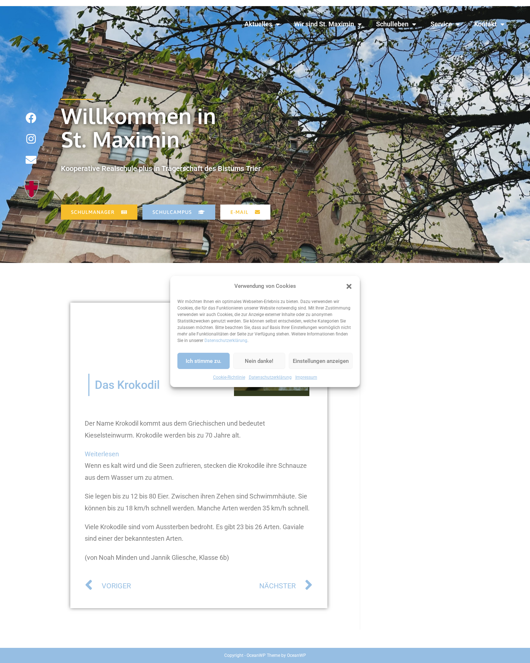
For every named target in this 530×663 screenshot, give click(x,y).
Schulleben (392, 24)
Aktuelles (258, 24)
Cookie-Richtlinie (229, 377)
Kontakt (485, 24)
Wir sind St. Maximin (324, 24)
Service (441, 24)
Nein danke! (259, 360)
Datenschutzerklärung (225, 340)
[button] (349, 286)
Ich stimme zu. (203, 360)
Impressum (306, 377)
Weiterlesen (102, 453)
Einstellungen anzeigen (321, 360)
